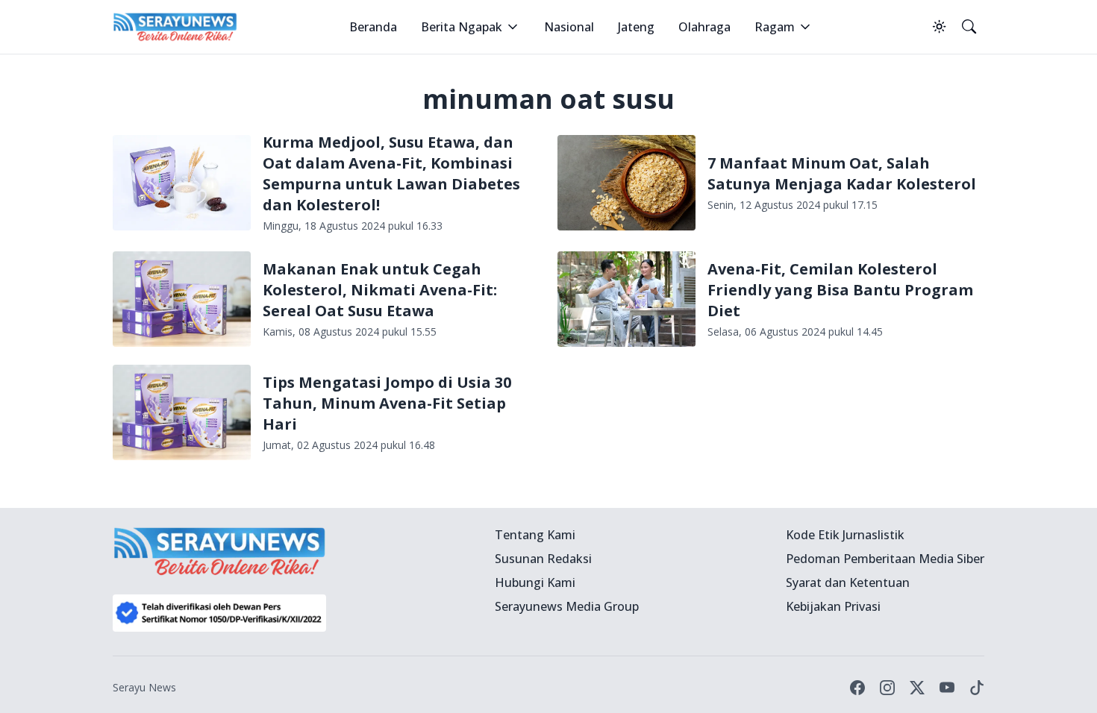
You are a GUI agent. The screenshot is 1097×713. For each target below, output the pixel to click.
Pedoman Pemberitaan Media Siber (885, 558)
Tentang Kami (535, 535)
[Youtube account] (947, 687)
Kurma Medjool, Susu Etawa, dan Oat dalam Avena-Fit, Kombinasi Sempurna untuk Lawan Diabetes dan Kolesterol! (391, 173)
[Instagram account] (887, 687)
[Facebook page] (857, 687)
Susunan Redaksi (543, 558)
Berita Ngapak (461, 27)
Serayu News (144, 687)
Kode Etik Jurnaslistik (845, 535)
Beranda (373, 27)
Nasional (569, 27)
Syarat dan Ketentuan (848, 582)
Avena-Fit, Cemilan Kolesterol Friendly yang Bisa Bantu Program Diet (840, 290)
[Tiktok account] (976, 687)
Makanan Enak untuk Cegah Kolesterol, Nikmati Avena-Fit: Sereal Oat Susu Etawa (380, 290)
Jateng (636, 27)
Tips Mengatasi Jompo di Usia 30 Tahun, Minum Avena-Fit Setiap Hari (387, 403)
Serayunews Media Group (567, 606)
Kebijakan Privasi (833, 606)
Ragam (774, 27)
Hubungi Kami (535, 582)
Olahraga (704, 27)
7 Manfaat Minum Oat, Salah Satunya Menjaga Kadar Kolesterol (841, 173)
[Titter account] (917, 687)
